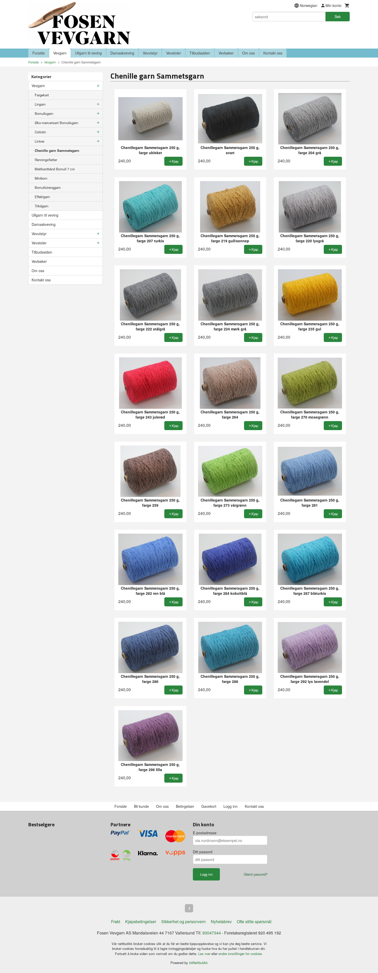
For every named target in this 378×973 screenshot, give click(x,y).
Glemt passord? (255, 874)
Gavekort (208, 806)
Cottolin (40, 131)
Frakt (115, 921)
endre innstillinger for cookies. (241, 953)
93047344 (211, 933)
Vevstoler (173, 52)
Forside (38, 52)
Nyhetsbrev (221, 921)
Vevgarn (60, 52)
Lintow (39, 141)
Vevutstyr (150, 52)
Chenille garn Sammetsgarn (57, 150)
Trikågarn (41, 205)
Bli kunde (141, 806)
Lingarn (40, 104)
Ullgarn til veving (88, 52)
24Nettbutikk (198, 962)
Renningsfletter (46, 159)
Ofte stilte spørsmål (254, 921)
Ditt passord (202, 851)
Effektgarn (42, 196)
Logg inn (230, 806)
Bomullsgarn (44, 113)
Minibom (41, 178)
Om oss (248, 52)
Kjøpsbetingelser (140, 921)
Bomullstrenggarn (48, 187)
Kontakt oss (272, 52)
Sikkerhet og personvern (183, 921)
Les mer (204, 953)
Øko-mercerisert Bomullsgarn (56, 122)
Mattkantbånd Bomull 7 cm (55, 168)
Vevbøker (226, 52)
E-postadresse (205, 832)
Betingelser (185, 806)
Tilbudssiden (200, 52)
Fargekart (42, 94)
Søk (338, 16)
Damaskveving (122, 52)
